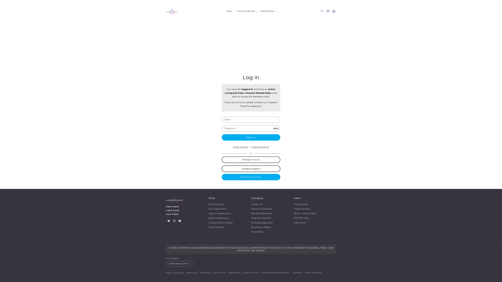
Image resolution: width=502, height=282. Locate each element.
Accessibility (257, 232)
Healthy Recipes (302, 209)
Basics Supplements (219, 218)
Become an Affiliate (261, 227)
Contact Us (171, 2)
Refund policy (192, 273)
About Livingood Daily (305, 213)
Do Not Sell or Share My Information (276, 273)
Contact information (251, 273)
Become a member (251, 177)
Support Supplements (219, 213)
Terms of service (219, 273)
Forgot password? (260, 147)
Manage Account (251, 159)
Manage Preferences (261, 213)
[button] (230, 11)
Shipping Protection (261, 218)
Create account (240, 147)
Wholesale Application (262, 223)
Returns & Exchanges (261, 209)
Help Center (300, 223)
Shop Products (216, 204)
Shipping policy (234, 273)
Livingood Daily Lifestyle (221, 223)
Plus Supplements (218, 209)
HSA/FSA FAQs (301, 218)
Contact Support (251, 169)
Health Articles (301, 204)
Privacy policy (205, 273)
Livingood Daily (178, 273)
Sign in (249, 137)
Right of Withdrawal (313, 273)
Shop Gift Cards (216, 227)
